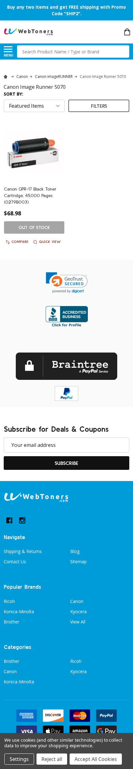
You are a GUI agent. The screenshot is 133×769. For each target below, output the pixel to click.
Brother (11, 622)
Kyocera (78, 611)
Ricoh (9, 601)
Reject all (51, 759)
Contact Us (15, 561)
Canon (76, 601)
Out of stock (34, 227)
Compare (19, 242)
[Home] (6, 76)
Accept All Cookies (96, 759)
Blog (74, 551)
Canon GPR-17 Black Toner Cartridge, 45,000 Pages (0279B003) (30, 196)
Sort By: (13, 94)
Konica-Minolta (19, 611)
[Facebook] (9, 520)
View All (77, 622)
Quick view (50, 242)
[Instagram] (22, 520)
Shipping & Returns (23, 551)
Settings (19, 759)
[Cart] (127, 32)
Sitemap (78, 561)
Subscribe (66, 463)
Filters (99, 106)
